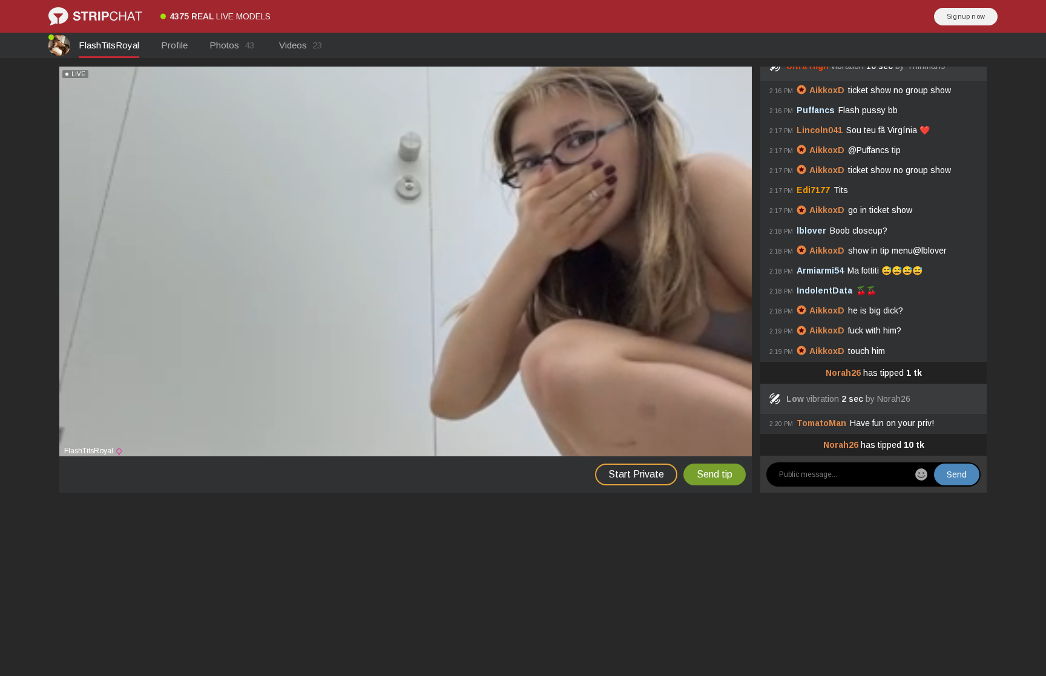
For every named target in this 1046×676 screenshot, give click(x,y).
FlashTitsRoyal (109, 45)
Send (957, 474)
